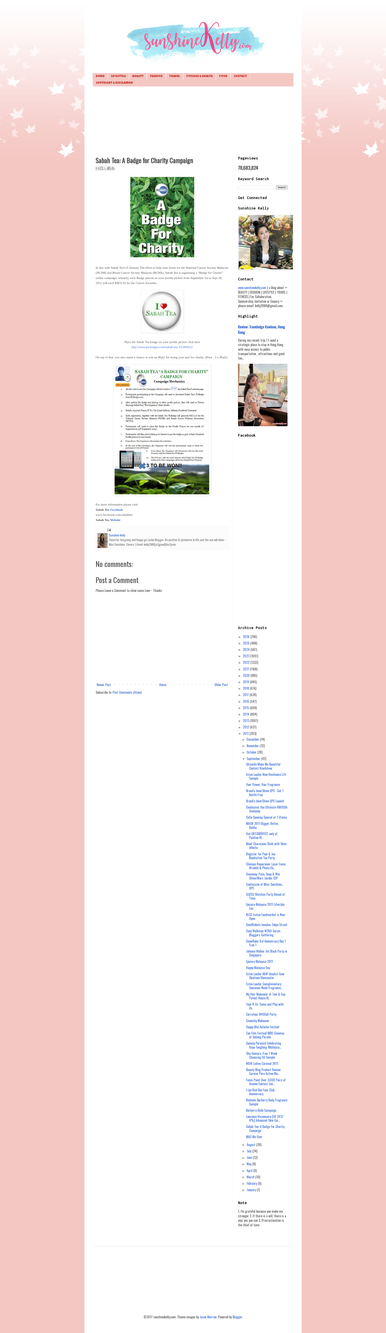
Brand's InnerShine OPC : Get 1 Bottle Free (264, 792)
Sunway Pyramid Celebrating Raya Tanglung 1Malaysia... (263, 1045)
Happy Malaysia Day (258, 967)
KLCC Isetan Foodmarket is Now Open (265, 916)
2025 (246, 643)
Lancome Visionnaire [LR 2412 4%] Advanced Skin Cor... (264, 1118)
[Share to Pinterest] (113, 168)
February (252, 1183)
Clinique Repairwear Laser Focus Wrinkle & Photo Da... (266, 866)
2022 (246, 662)
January (252, 1189)
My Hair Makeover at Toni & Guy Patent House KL (265, 996)
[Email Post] (108, 529)
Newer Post (104, 684)
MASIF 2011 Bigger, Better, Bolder (262, 825)
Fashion (156, 76)
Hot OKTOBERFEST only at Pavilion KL (261, 835)
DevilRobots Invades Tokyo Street (266, 924)
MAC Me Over (254, 1136)
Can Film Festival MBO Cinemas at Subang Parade (265, 1035)
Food (223, 76)
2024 (246, 649)
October (252, 752)
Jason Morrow (208, 1317)
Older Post (221, 684)
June (250, 1157)
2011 (246, 733)
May (249, 1163)
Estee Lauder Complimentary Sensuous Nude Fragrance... (264, 986)
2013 (246, 720)
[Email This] (97, 168)
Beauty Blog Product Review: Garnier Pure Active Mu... (263, 1071)
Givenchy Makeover (257, 1020)
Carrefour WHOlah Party (261, 1014)
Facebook (116, 509)
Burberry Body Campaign (261, 1110)
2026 (246, 636)
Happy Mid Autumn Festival (262, 1027)
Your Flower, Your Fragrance (263, 784)
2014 (246, 714)
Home (100, 76)
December (253, 739)
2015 (246, 707)
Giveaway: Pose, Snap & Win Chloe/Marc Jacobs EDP (263, 876)
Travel (174, 76)
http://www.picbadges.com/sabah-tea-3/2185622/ (162, 347)
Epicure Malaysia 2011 (259, 961)
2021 (246, 669)
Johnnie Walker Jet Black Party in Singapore (266, 953)
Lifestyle (118, 76)
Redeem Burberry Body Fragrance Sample (266, 1102)
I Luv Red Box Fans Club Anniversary (260, 1092)
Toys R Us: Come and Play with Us (265, 1006)
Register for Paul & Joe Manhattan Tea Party (260, 856)
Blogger (237, 1317)
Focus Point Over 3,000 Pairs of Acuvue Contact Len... (266, 1082)
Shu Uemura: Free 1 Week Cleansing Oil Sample (261, 1055)
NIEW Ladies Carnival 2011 (262, 1063)
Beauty (138, 76)
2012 (246, 727)
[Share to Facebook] (109, 168)
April (250, 1170)
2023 (246, 656)
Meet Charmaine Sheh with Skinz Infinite (266, 845)
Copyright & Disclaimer (114, 83)
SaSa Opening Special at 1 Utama (266, 817)
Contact (240, 76)
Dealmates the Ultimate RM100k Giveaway (266, 809)
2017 (246, 694)
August (251, 1144)
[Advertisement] (193, 121)
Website (115, 520)
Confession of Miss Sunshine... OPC (264, 886)
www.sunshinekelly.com (252, 287)
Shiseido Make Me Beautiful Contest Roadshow (263, 766)
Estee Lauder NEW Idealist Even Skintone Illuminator (265, 975)
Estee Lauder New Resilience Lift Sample (266, 776)
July (249, 1151)
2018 (246, 688)
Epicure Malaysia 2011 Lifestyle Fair (265, 906)
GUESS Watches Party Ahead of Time (265, 896)
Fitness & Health (199, 76)
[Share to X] (105, 168)
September (254, 758)
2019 (246, 681)
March (251, 1177)
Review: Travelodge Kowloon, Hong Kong (261, 329)
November (253, 745)
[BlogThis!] (101, 168)
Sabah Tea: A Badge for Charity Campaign (265, 1128)
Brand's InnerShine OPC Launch (265, 801)
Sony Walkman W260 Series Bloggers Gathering (263, 933)
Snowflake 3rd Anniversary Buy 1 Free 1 (266, 943)
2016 (246, 701)
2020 (246, 675)
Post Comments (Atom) (127, 692)
